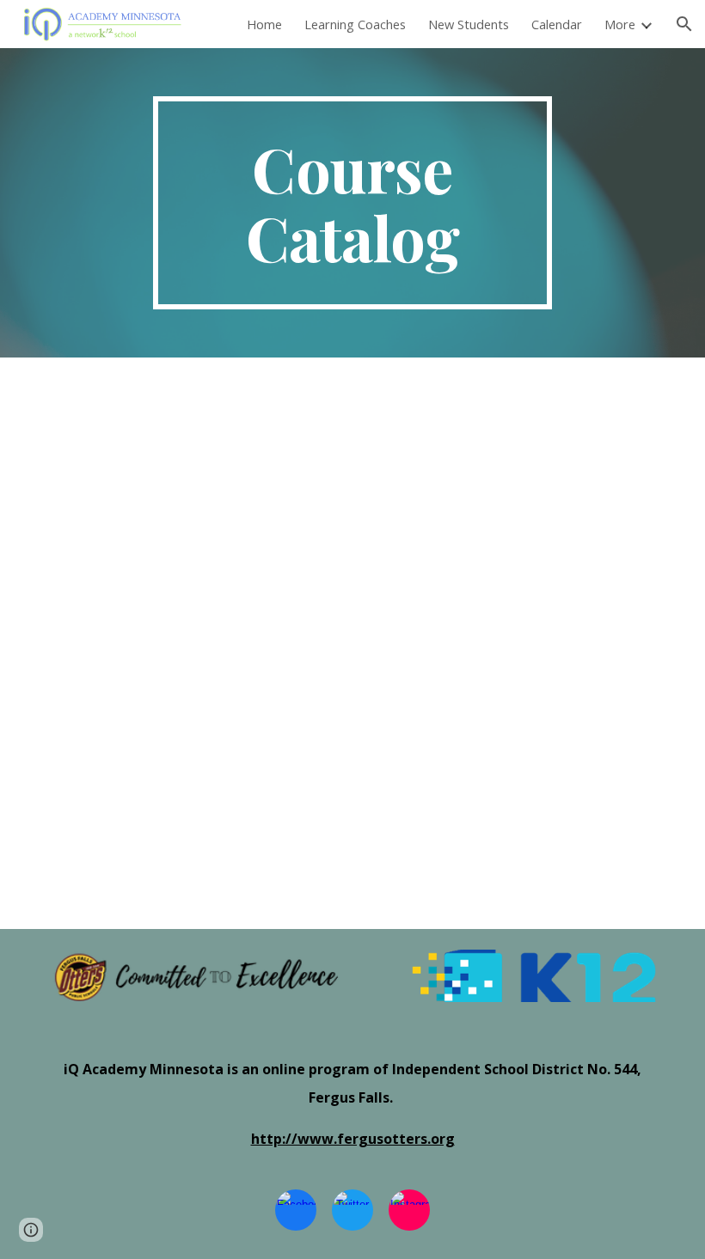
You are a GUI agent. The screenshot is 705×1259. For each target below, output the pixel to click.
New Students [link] (468, 24)
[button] (684, 24)
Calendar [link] (556, 24)
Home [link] (264, 24)
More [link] (619, 24)
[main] (353, 202)
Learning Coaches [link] (355, 24)
